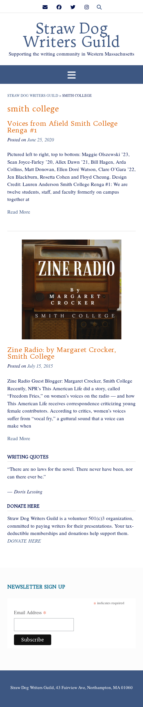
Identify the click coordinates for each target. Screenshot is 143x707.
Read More (18, 211)
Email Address (30, 613)
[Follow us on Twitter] (73, 7)
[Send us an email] (45, 7)
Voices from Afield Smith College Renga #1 (62, 126)
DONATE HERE (24, 540)
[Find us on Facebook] (59, 7)
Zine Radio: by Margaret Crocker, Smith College (61, 352)
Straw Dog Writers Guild (71, 35)
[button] (71, 74)
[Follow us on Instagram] (86, 7)
